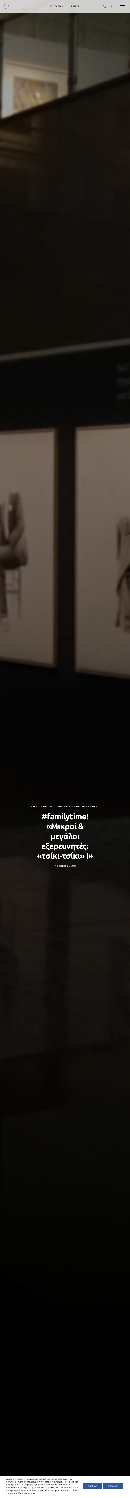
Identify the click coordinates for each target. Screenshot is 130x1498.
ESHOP (75, 6)
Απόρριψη (113, 1486)
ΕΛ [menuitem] (112, 6)
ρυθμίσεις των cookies (66, 1490)
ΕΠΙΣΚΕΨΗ (56, 6)
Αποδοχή (92, 1486)
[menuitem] (112, 6)
